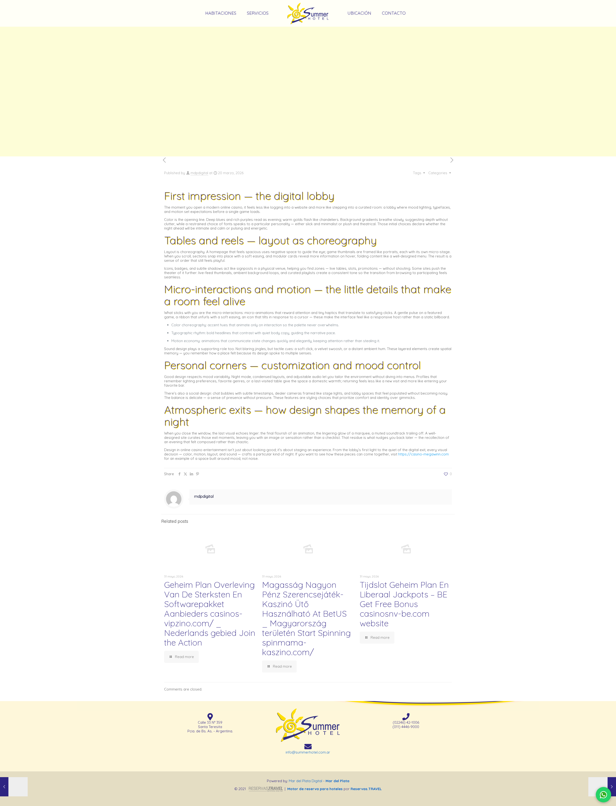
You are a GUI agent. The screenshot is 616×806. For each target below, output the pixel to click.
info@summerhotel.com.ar (308, 752)
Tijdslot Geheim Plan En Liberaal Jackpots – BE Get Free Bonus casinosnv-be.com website (404, 603)
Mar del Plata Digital (305, 781)
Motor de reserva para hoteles (315, 789)
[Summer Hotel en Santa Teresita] (307, 13)
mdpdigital (199, 173)
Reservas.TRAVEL (366, 789)
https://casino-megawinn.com (423, 454)
